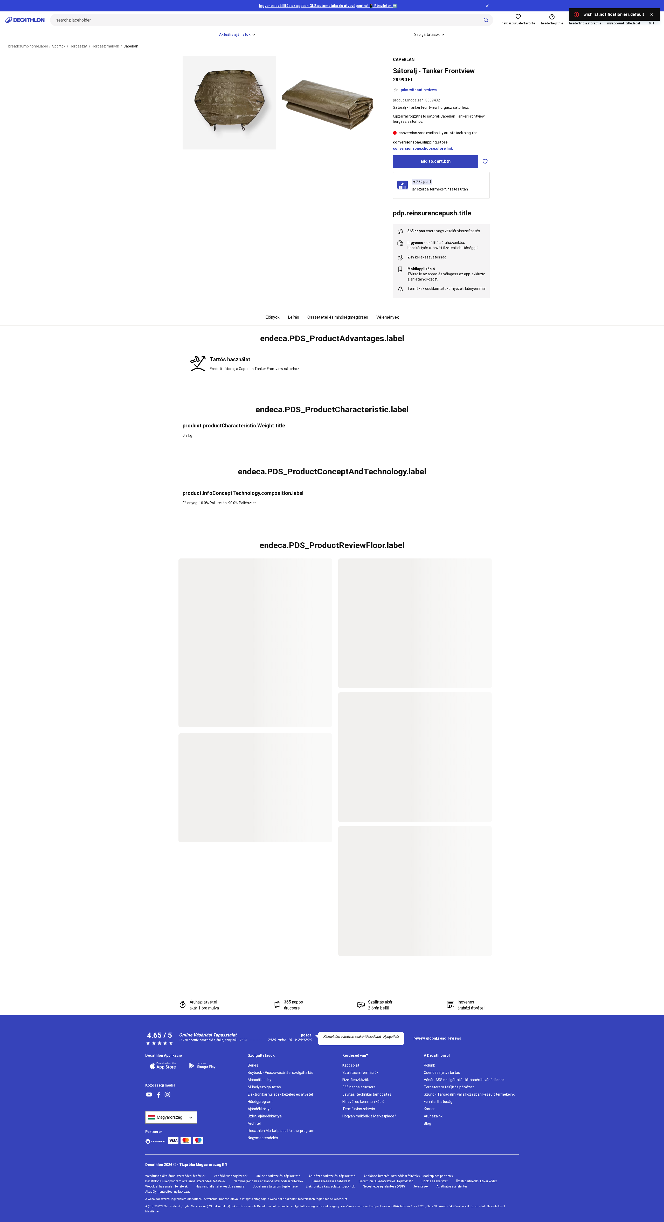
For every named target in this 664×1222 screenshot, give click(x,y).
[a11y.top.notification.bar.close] (487, 5)
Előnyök (272, 317)
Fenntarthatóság (438, 1102)
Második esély (259, 1080)
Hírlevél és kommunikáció (363, 1102)
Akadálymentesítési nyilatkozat (167, 1191)
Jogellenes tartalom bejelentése (275, 1186)
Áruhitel (254, 1123)
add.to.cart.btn (435, 161)
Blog (427, 1123)
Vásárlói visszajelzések (230, 1176)
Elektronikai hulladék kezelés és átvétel (280, 1094)
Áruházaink (433, 1116)
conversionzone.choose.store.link (423, 148)
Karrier (429, 1109)
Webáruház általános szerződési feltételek (175, 1176)
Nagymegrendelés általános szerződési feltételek (268, 1181)
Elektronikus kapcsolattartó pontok (330, 1186)
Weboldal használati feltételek (166, 1186)
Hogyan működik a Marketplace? (369, 1116)
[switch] (485, 161)
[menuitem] (237, 35)
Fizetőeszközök (355, 1080)
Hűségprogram (260, 1102)
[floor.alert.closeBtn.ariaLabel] (651, 14)
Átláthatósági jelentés (452, 1186)
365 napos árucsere (359, 1087)
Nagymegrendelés (263, 1138)
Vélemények (387, 317)
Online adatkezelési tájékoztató (278, 1176)
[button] (332, 338)
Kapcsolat (350, 1065)
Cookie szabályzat (434, 1181)
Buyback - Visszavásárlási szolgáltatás (280, 1072)
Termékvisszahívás (358, 1109)
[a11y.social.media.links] (149, 1095)
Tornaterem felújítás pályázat (449, 1087)
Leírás (293, 317)
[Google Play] (205, 1066)
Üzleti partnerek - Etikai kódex (476, 1181)
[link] (437, 1038)
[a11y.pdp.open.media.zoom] (229, 102)
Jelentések (420, 1186)
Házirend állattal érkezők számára (220, 1186)
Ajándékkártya (260, 1109)
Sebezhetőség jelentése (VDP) (384, 1186)
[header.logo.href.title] (25, 20)
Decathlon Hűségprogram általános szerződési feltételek (185, 1181)
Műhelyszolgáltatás (264, 1087)
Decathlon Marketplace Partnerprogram (281, 1131)
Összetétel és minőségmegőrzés (337, 317)
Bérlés (253, 1065)
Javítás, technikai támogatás (366, 1094)
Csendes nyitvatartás (442, 1072)
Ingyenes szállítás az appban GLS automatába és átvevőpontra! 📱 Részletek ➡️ (328, 6)
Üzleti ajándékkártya (265, 1116)
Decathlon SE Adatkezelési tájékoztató (386, 1181)
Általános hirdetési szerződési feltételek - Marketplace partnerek (408, 1176)
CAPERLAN (403, 59)
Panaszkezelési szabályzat (331, 1181)
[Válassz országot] (171, 1117)
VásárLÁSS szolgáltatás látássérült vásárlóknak (464, 1080)
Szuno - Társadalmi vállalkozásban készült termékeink (469, 1094)
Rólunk (429, 1065)
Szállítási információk (360, 1072)
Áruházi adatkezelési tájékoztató (332, 1176)
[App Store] (166, 1066)
